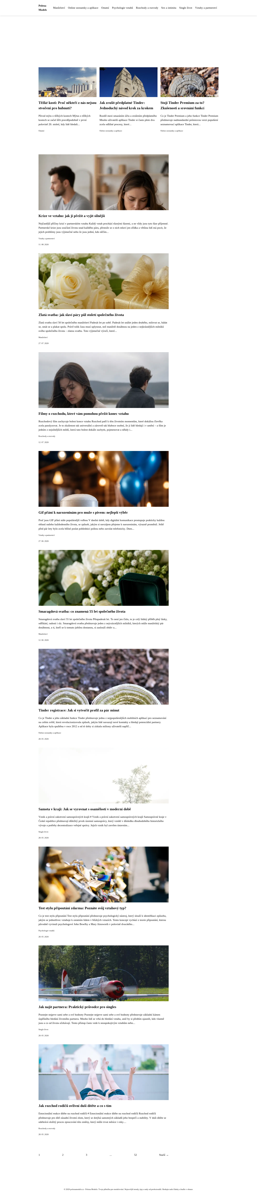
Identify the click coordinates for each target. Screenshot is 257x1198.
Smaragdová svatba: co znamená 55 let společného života (82, 611)
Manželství (59, 7)
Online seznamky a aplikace (83, 7)
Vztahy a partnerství (206, 7)
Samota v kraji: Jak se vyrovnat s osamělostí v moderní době (85, 809)
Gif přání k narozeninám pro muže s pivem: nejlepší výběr (83, 512)
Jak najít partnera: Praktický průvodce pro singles (77, 1007)
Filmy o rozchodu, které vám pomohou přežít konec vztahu (84, 414)
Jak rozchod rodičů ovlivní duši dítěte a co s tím (75, 1106)
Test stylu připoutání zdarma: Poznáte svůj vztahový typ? (82, 908)
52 (135, 1154)
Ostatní (105, 7)
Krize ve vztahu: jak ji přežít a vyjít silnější (72, 216)
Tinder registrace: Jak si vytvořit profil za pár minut (79, 710)
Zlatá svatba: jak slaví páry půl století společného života (81, 315)
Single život (185, 7)
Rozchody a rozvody (147, 7)
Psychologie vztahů (122, 7)
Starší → (164, 1154)
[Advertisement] (128, 38)
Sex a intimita (168, 7)
